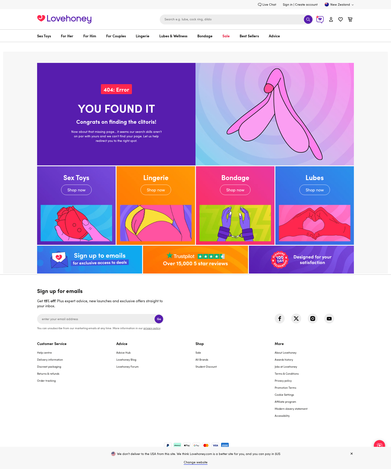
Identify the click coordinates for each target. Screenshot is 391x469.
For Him (89, 35)
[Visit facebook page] (280, 319)
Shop (200, 343)
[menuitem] (46, 36)
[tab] (76, 382)
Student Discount (206, 366)
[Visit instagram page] (313, 319)
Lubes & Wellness (173, 35)
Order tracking (46, 380)
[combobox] (236, 19)
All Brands (202, 359)
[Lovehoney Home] (64, 18)
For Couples (116, 35)
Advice (274, 35)
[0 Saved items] (340, 20)
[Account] (331, 19)
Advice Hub (123, 352)
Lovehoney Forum (127, 366)
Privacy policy (283, 380)
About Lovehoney (285, 352)
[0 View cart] (350, 20)
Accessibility (282, 415)
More (279, 343)
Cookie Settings (284, 394)
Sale (226, 35)
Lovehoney (195, 47)
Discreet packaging (49, 366)
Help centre (44, 352)
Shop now (76, 205)
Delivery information (50, 359)
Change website (195, 462)
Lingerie (142, 35)
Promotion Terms (285, 387)
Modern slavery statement (291, 408)
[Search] (308, 19)
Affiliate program (285, 401)
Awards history (284, 359)
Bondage (204, 35)
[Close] (351, 453)
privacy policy (151, 328)
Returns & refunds (48, 373)
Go (159, 319)
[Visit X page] (296, 319)
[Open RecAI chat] (379, 445)
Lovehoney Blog (126, 359)
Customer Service (52, 343)
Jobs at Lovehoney (286, 366)
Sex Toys (44, 35)
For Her (67, 35)
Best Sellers (249, 35)
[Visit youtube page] (329, 319)
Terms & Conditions (287, 373)
